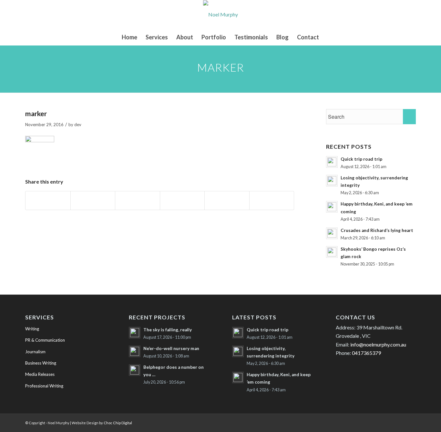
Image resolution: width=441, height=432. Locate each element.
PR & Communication (45, 340)
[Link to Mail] (411, 422)
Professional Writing (44, 385)
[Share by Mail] (272, 200)
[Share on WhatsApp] (137, 200)
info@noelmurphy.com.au (378, 344)
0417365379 (366, 353)
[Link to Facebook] (391, 422)
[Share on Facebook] (48, 200)
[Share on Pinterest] (182, 200)
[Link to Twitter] (382, 422)
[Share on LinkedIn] (227, 200)
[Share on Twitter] (93, 200)
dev (77, 124)
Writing (32, 328)
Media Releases (40, 374)
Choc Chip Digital (118, 423)
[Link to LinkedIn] (372, 422)
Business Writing (40, 363)
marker (36, 113)
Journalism (35, 351)
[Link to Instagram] (401, 422)
